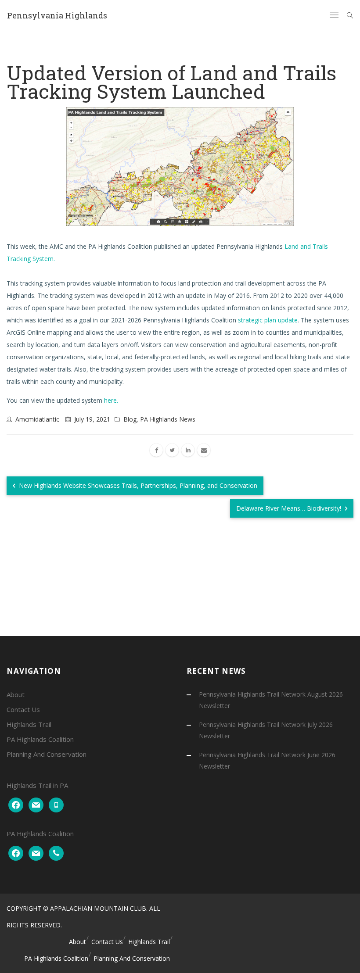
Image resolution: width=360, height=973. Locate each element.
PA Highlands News (167, 419)
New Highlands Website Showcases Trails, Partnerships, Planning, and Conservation (137, 485)
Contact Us (23, 709)
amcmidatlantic (37, 419)
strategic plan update (268, 320)
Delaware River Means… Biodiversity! (289, 508)
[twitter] (172, 450)
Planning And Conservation (46, 754)
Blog (130, 419)
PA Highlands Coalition (40, 739)
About (16, 694)
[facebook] (156, 450)
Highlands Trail (29, 724)
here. (111, 400)
